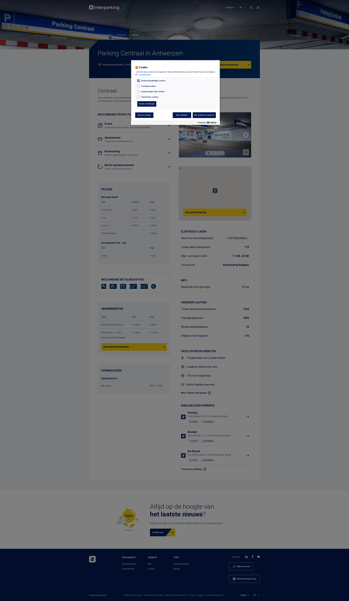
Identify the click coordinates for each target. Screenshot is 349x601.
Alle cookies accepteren (204, 115)
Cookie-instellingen (147, 104)
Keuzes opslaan (144, 115)
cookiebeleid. (145, 74)
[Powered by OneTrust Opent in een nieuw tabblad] (208, 123)
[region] (175, 92)
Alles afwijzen (182, 115)
